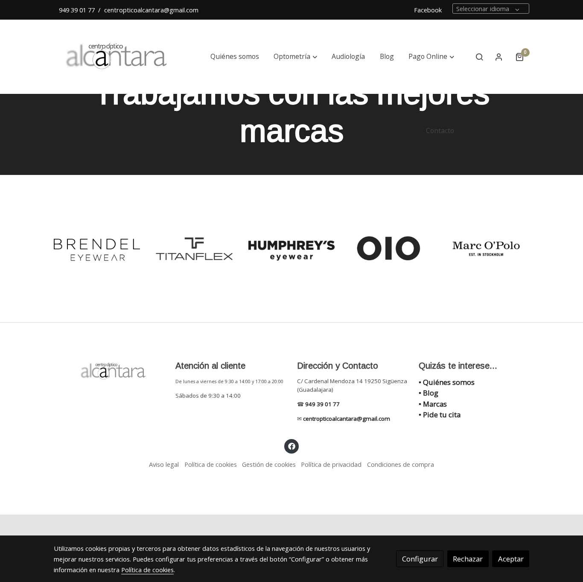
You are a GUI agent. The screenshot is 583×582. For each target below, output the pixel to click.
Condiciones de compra (400, 464)
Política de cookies (210, 464)
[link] (117, 57)
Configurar (420, 559)
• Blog (428, 393)
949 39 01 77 (77, 10)
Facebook (428, 10)
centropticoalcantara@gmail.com (151, 10)
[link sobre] (109, 371)
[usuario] (499, 56)
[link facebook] (291, 445)
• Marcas (433, 404)
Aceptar (511, 559)
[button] (295, 56)
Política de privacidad (331, 464)
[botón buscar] (479, 56)
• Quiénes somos (447, 382)
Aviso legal (164, 464)
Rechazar (468, 559)
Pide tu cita (442, 414)
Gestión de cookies (269, 464)
